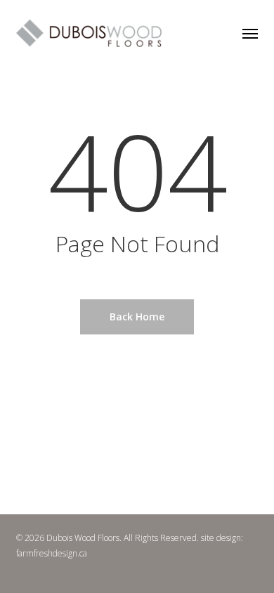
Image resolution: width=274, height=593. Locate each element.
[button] (250, 33)
